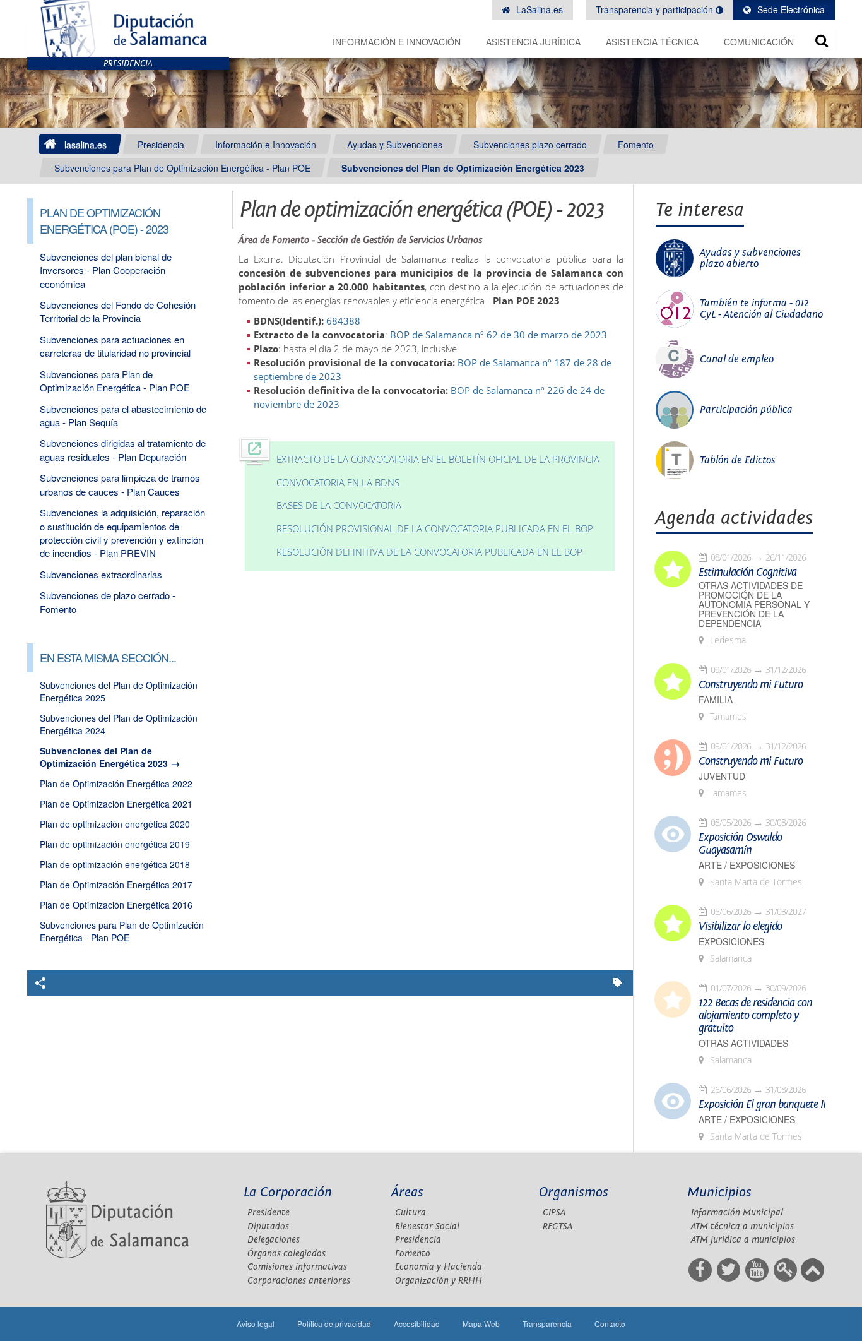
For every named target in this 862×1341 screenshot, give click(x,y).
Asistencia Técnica (652, 41)
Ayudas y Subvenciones (394, 144)
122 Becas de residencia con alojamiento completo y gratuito (755, 1016)
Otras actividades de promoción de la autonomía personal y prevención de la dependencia (754, 604)
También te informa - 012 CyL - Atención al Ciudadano (761, 308)
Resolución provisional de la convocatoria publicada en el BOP (434, 528)
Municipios (719, 1192)
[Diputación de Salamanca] (128, 28)
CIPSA (554, 1212)
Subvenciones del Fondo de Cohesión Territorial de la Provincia (118, 311)
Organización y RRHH (438, 1280)
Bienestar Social (427, 1226)
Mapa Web (481, 1323)
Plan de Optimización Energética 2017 (116, 884)
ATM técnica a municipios (742, 1226)
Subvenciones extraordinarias (101, 574)
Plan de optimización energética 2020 (115, 824)
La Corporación (288, 1192)
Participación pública (746, 409)
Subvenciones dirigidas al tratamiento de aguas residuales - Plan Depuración (123, 449)
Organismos (573, 1192)
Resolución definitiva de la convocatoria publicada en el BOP (429, 552)
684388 (343, 321)
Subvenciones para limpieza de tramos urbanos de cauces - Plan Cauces (120, 484)
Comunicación (759, 41)
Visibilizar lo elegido (740, 927)
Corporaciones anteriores (298, 1280)
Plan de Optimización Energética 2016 (116, 904)
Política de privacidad (334, 1323)
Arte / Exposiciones (747, 865)
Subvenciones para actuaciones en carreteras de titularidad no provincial (115, 346)
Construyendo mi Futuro (751, 685)
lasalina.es (85, 144)
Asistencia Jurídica (533, 41)
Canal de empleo (737, 359)
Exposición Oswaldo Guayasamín (740, 844)
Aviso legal (256, 1323)
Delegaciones (273, 1239)
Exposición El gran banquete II (762, 1105)
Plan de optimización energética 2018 (115, 864)
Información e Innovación (397, 41)
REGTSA (557, 1226)
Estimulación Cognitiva (747, 572)
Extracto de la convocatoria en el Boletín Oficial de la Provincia (437, 459)
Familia (716, 700)
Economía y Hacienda (438, 1266)
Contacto (609, 1323)
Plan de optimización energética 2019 (115, 844)
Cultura (410, 1212)
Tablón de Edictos (738, 460)
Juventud (722, 776)
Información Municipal (737, 1212)
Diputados (268, 1226)
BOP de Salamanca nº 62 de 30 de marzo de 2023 (498, 335)
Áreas (407, 1192)
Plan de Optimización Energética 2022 (116, 783)
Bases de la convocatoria (338, 505)
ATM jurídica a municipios (743, 1239)
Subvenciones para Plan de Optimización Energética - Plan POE (182, 168)
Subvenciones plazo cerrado (530, 144)
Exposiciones (731, 941)
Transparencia (547, 1323)
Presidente (268, 1212)
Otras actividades (743, 1043)
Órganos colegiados (286, 1253)
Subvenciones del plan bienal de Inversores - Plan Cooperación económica (106, 270)
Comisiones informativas (297, 1266)
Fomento (636, 144)
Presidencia (161, 144)
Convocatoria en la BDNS (337, 482)
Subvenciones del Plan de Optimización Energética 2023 (462, 168)
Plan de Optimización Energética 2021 (116, 803)
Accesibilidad (417, 1323)
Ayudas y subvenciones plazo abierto (750, 258)
